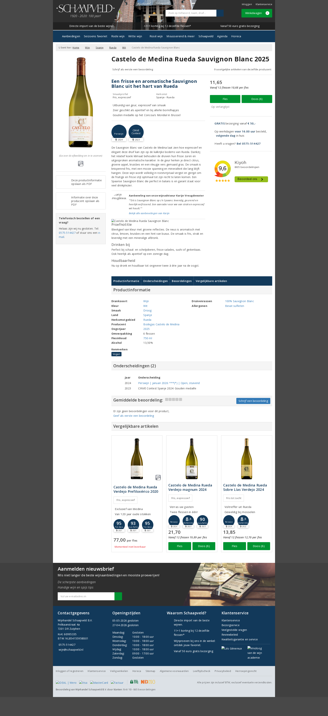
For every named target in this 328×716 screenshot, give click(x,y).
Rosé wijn (156, 36)
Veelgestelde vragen (234, 630)
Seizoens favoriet (95, 36)
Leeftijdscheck (201, 671)
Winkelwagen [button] (256, 13)
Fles (225, 99)
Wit (124, 47)
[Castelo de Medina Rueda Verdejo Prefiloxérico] (137, 458)
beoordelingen (144, 689)
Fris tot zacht (233, 498)
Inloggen (247, 4)
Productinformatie (126, 281)
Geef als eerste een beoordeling (133, 415)
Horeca (236, 36)
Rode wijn (118, 36)
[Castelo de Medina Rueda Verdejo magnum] (191, 458)
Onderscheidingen (155, 281)
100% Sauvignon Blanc (239, 301)
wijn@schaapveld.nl (71, 649)
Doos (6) (257, 99)
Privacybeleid (223, 671)
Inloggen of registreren (69, 671)
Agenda (222, 36)
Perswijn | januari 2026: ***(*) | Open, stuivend (169, 383)
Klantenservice (264, 4)
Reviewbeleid (230, 634)
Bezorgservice (231, 625)
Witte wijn (135, 36)
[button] (119, 132)
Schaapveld (206, 36)
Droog (147, 310)
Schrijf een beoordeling (253, 401)
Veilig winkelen (119, 671)
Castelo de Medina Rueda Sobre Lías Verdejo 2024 (245, 487)
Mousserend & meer (180, 36)
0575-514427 (67, 232)
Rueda (112, 47)
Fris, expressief (126, 500)
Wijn (87, 47)
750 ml (147, 338)
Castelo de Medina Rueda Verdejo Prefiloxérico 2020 (136, 489)
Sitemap (150, 671)
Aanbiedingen (71, 36)
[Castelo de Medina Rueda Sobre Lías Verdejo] (246, 458)
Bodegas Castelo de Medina (161, 324)
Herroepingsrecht (245, 671)
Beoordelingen (182, 281)
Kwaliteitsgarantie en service (240, 639)
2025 (146, 329)
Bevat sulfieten (234, 306)
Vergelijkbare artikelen (211, 281)
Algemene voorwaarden (174, 671)
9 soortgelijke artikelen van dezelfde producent (242, 69)
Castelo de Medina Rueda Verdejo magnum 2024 (190, 487)
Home (76, 47)
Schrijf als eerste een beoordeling (132, 69)
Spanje (99, 47)
